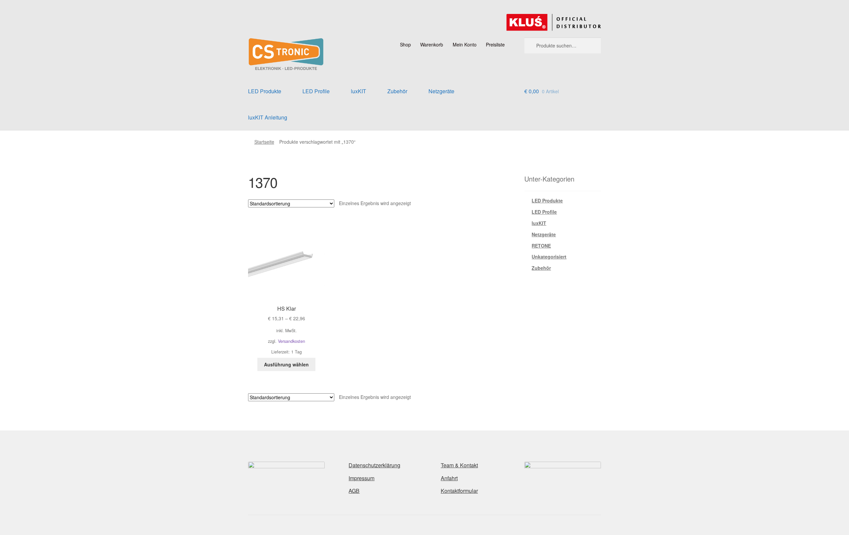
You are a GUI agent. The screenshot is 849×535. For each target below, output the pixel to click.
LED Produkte (264, 91)
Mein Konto (465, 44)
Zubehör (397, 91)
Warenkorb (431, 44)
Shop (405, 44)
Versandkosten (291, 341)
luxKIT (358, 91)
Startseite (264, 141)
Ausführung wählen (286, 364)
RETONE (541, 245)
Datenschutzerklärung (374, 465)
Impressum (361, 478)
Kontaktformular (459, 491)
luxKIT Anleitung (267, 117)
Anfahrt (449, 478)
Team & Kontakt (459, 465)
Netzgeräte (441, 91)
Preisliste (495, 44)
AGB (354, 491)
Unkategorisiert (549, 256)
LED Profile (316, 91)
